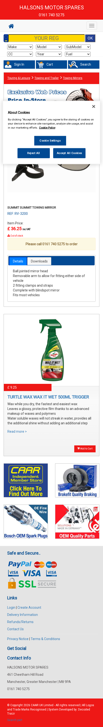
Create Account (29, 607)
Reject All (33, 153)
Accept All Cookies (69, 153)
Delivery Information (22, 615)
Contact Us (15, 629)
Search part (14, 720)
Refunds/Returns (20, 622)
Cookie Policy (47, 127)
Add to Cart (86, 448)
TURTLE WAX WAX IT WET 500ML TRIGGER (48, 396)
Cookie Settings (50, 140)
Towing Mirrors (72, 78)
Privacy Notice (18, 639)
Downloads (39, 261)
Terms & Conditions (45, 639)
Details (18, 261)
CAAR (35, 705)
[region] (52, 132)
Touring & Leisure (18, 78)
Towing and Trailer (46, 78)
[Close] (93, 106)
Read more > (17, 431)
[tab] (18, 261)
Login (11, 607)
